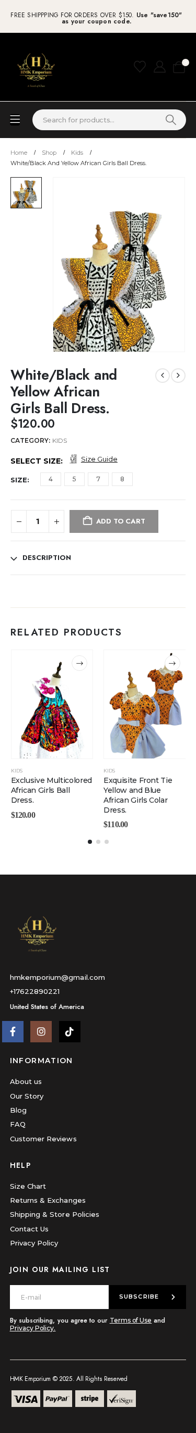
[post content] (52, 704)
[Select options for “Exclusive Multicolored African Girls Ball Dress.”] (79, 663)
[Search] (171, 119)
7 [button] (98, 479)
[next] (178, 375)
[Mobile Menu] (15, 120)
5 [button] (74, 479)
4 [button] (51, 479)
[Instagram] (41, 1031)
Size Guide (99, 459)
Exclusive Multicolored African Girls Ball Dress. (51, 790)
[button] (90, 841)
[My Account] (160, 66)
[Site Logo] (36, 67)
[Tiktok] (69, 1031)
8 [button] (122, 479)
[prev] (162, 375)
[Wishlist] (141, 66)
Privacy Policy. (33, 1328)
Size (18, 480)
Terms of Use (131, 1320)
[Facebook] (13, 1031)
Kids (59, 440)
